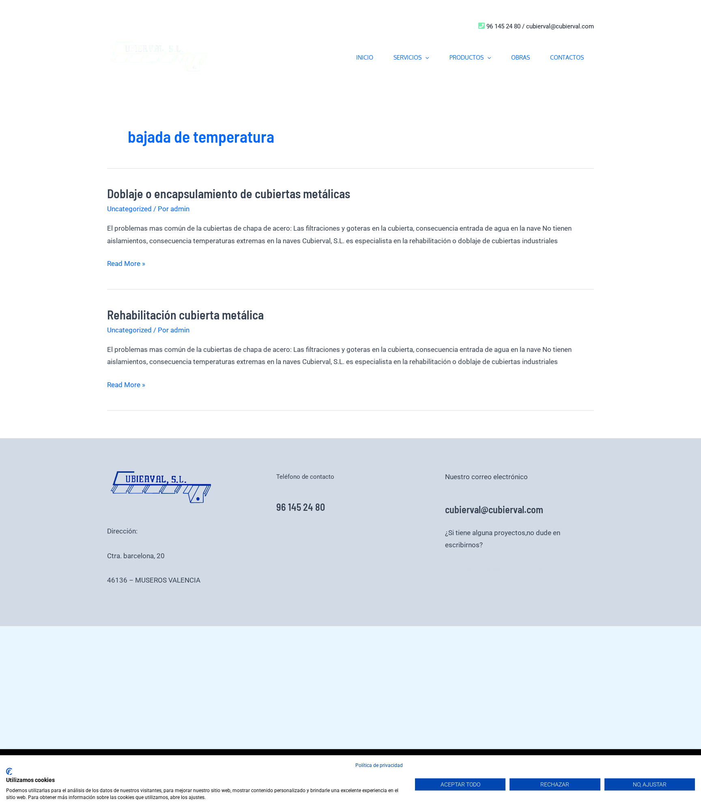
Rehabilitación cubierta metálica (185, 314)
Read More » (126, 262)
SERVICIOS (407, 57)
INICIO (364, 57)
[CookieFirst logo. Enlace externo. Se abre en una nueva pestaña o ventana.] (9, 771)
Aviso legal (542, 570)
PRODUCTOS (466, 57)
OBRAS (520, 57)
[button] (425, 57)
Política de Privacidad (492, 570)
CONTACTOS (567, 57)
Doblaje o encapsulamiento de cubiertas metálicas (228, 193)
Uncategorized (129, 209)
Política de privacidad (379, 765)
